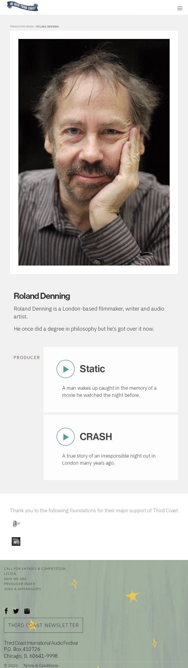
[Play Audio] (57, 8)
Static (92, 369)
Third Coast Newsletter (43, 625)
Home (5, 1)
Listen (10, 573)
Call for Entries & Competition (35, 568)
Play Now (65, 369)
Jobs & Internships (22, 589)
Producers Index (22, 26)
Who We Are (15, 579)
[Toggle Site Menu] (179, 8)
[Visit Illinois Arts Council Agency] (16, 529)
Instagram (27, 608)
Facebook (6, 608)
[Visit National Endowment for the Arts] (16, 546)
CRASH (96, 436)
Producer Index (19, 584)
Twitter (15, 608)
